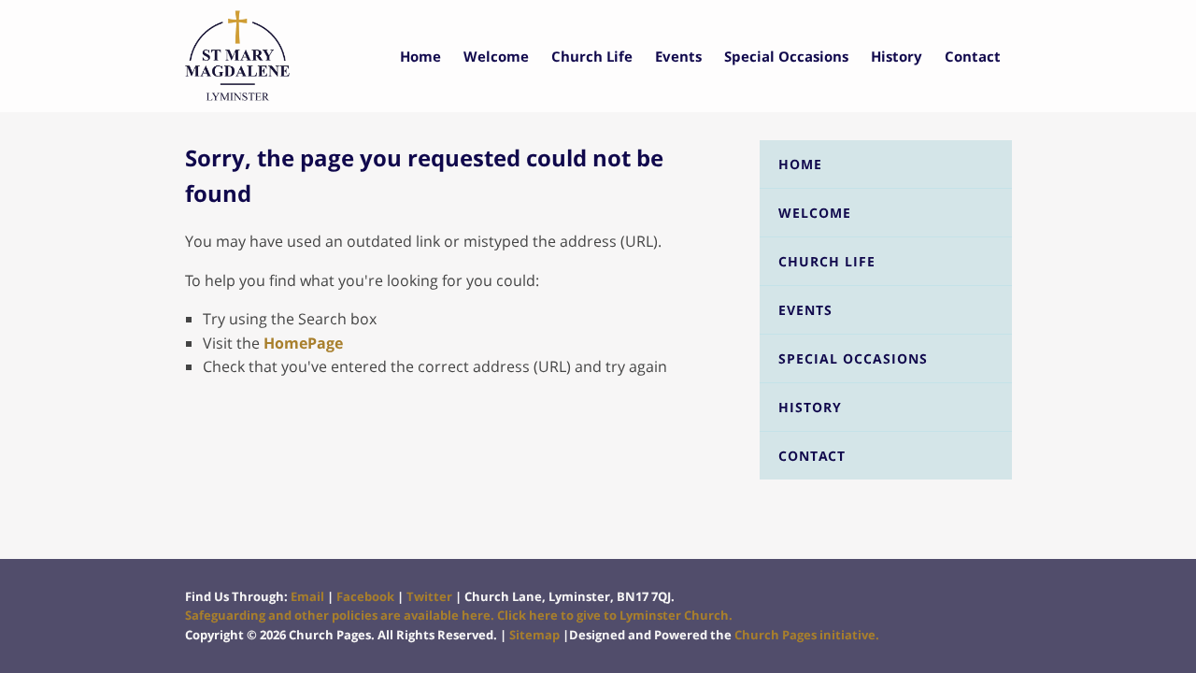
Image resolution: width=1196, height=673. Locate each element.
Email (307, 596)
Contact (973, 56)
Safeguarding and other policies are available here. (339, 615)
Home (420, 56)
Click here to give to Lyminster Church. (615, 615)
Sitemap (534, 634)
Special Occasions (786, 56)
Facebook (365, 596)
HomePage (303, 343)
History (896, 56)
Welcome (496, 56)
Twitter (429, 596)
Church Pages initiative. (806, 634)
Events (678, 56)
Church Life (592, 56)
